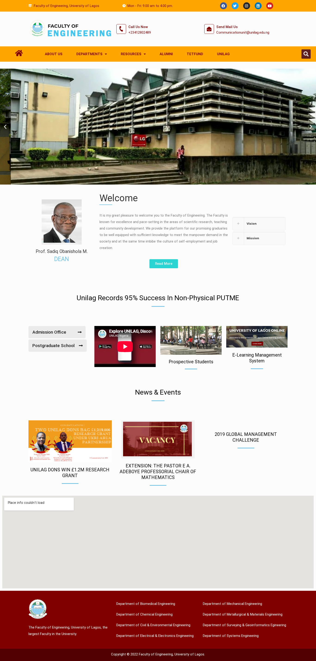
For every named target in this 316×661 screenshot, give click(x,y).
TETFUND (195, 54)
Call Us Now (138, 27)
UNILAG (223, 54)
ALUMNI (166, 54)
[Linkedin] (258, 5)
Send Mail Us (227, 27)
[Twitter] (235, 5)
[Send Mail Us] (209, 29)
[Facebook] (223, 5)
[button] (306, 54)
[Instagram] (246, 5)
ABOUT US (53, 54)
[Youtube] (269, 5)
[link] (258, 223)
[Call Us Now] (121, 29)
